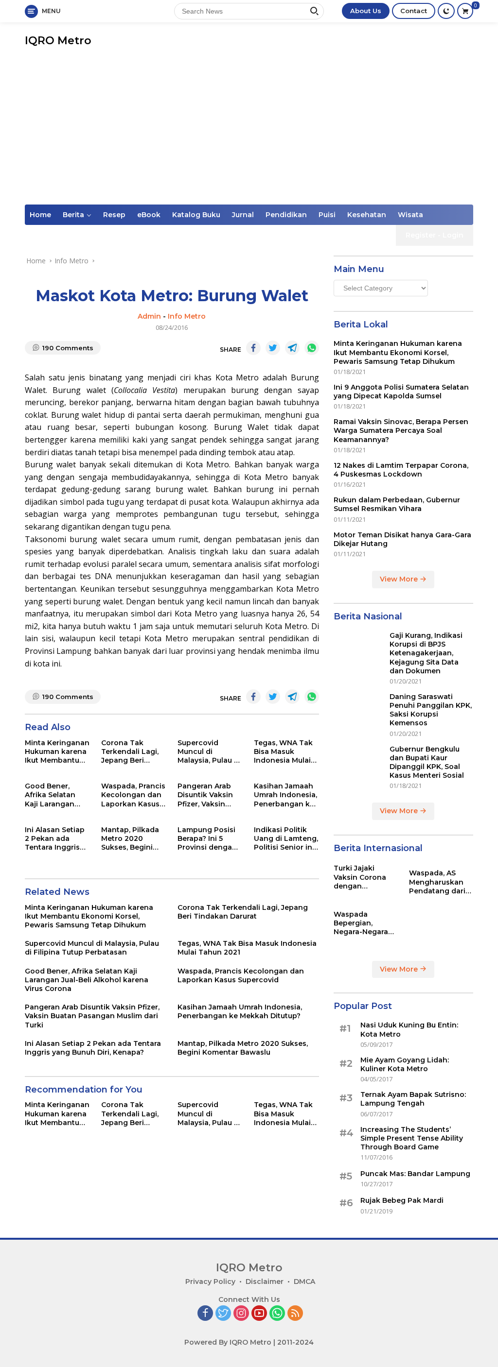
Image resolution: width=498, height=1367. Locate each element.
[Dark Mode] (446, 11)
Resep (114, 214)
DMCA (304, 1281)
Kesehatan (366, 214)
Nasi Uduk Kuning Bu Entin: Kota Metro (409, 1029)
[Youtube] (259, 1313)
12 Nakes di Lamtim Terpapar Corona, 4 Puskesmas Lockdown (401, 469)
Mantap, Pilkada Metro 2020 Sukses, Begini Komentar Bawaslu (130, 838)
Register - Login (434, 235)
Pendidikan (286, 214)
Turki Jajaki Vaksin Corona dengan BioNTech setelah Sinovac (365, 877)
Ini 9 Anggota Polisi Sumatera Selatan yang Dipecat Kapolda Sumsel (401, 391)
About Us (365, 11)
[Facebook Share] (253, 348)
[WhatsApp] (277, 1313)
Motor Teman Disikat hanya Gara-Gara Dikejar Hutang (402, 539)
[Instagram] (241, 1313)
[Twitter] (223, 1313)
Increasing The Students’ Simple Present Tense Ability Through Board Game (411, 1138)
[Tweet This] (273, 348)
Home (40, 214)
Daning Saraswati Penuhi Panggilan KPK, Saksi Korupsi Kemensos (431, 710)
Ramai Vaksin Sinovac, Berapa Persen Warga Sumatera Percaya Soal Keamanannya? (401, 430)
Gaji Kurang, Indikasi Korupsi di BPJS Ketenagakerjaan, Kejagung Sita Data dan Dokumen (426, 653)
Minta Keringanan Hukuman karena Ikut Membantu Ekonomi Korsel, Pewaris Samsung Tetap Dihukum (57, 751)
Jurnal (243, 214)
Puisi (327, 214)
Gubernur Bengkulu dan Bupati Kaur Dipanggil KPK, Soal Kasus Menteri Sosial (427, 762)
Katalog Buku (196, 214)
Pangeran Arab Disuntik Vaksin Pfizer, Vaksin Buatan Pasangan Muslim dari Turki (210, 795)
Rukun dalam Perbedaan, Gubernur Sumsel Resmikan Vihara (397, 504)
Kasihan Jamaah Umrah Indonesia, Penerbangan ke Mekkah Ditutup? (285, 795)
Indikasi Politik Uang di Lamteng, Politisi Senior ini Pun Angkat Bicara (286, 838)
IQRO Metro (58, 40)
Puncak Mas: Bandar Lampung (415, 1173)
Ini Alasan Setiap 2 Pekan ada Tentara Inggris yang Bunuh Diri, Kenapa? (55, 838)
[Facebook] (205, 1313)
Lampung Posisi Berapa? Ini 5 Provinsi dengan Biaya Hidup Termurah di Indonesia (207, 838)
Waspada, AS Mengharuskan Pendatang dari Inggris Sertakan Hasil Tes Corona (439, 882)
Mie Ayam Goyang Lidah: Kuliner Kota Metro (404, 1064)
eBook (148, 214)
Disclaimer (265, 1281)
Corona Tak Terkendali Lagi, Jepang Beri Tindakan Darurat (132, 751)
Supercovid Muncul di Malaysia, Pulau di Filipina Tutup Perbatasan (209, 751)
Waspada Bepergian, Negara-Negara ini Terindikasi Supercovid (361, 923)
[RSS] (295, 1313)
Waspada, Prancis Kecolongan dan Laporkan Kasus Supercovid (133, 795)
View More (400, 579)
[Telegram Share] (292, 348)
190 (67, 348)
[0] (465, 11)
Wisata (410, 214)
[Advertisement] (249, 132)
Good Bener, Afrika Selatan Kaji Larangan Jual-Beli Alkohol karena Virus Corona (55, 795)
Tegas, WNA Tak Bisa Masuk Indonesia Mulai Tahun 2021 (283, 751)
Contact (413, 11)
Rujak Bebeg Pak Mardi (402, 1200)
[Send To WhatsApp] (311, 348)
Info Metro (187, 316)
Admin (149, 316)
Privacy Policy (210, 1281)
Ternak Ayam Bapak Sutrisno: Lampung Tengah (413, 1099)
